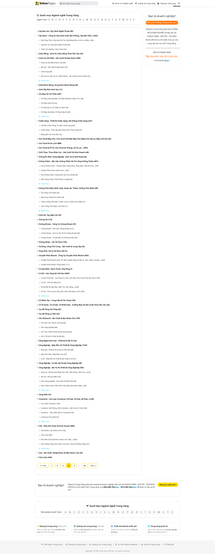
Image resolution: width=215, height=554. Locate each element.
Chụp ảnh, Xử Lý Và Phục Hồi (53, 251)
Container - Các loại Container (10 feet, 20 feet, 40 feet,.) (66, 399)
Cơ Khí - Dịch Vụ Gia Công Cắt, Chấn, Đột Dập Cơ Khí (62, 291)
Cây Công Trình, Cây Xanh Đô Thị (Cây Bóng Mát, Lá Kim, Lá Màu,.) (67, 40)
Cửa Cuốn (46, 435)
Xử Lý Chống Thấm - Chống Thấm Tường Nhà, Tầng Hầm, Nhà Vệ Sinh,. (69, 166)
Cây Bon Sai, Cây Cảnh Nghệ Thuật (56, 31)
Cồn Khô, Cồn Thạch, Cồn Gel (53, 323)
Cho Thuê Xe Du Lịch (50, 143)
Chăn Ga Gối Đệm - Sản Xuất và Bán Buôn (60, 58)
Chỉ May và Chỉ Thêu (50, 94)
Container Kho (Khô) (50, 417)
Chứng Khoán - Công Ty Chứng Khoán (57, 224)
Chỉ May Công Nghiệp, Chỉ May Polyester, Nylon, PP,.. (62, 98)
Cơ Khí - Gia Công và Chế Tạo (54, 273)
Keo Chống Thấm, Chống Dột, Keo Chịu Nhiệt (59, 175)
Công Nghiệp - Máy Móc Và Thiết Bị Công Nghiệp (63, 345)
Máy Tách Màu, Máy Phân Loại (54, 354)
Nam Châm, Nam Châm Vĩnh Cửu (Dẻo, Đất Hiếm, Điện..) (63, 386)
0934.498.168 (156, 56)
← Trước (43, 465)
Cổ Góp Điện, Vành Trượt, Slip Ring (55, 269)
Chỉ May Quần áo (49, 103)
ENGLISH (170, 544)
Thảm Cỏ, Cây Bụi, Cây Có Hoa (53, 49)
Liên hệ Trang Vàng (152, 544)
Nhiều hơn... (45, 81)
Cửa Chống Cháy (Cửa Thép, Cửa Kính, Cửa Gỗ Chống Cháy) (65, 444)
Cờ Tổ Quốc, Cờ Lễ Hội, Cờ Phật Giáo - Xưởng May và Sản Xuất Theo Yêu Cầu (74, 305)
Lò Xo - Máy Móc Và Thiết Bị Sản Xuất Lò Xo (58, 359)
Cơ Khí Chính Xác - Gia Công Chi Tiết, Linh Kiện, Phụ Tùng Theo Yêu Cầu (70, 278)
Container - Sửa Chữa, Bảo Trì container (57, 412)
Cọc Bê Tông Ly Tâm (49, 314)
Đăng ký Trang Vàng (77, 544)
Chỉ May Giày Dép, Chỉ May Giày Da (55, 112)
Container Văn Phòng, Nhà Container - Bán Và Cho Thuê (64, 408)
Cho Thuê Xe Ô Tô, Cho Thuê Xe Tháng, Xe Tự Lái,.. (63, 148)
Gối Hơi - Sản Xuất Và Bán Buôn (54, 67)
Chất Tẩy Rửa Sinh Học (50, 89)
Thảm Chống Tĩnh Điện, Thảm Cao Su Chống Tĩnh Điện (63, 202)
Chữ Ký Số (45, 219)
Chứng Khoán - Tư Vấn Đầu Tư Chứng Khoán (59, 238)
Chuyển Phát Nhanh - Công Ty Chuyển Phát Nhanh (64, 255)
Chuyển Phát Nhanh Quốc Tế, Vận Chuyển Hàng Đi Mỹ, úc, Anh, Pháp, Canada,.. (73, 260)
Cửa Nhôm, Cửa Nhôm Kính (53, 430)
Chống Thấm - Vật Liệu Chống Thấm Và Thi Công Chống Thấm (68, 161)
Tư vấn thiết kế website (128, 544)
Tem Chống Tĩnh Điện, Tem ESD (54, 206)
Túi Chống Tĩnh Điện (50, 193)
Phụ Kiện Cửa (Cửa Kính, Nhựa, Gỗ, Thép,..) (59, 439)
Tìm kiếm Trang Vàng (71, 3)
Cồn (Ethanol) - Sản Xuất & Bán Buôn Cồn (59, 318)
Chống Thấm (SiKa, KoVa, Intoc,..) (55, 170)
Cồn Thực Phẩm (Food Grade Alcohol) (56, 332)
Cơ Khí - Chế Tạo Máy (51, 282)
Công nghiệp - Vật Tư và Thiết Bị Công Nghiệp (61, 367)
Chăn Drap (46, 72)
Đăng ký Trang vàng (168, 3)
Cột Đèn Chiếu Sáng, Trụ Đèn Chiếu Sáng (58, 125)
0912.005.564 (170, 56)
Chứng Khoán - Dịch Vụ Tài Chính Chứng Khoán (60, 233)
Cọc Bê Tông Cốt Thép (50, 309)
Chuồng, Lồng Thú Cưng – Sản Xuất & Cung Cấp (62, 246)
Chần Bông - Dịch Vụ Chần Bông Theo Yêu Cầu (61, 53)
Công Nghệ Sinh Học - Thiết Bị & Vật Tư (58, 340)
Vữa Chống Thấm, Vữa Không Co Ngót (56, 179)
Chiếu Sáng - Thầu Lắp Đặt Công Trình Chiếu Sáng (61, 130)
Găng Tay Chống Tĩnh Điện (52, 197)
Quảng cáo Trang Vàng (102, 544)
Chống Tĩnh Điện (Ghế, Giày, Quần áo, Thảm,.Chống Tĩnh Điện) (68, 188)
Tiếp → (93, 465)
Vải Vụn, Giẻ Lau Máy (51, 377)
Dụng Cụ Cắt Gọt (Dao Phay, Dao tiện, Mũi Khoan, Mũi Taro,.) (66, 372)
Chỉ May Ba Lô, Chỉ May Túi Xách (54, 107)
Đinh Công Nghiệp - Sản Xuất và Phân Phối (58, 381)
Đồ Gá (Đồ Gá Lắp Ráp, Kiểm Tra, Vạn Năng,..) (60, 287)
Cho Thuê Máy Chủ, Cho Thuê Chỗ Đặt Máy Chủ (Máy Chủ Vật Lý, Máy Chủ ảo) (75, 139)
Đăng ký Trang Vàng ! (162, 22)
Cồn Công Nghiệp (49, 327)
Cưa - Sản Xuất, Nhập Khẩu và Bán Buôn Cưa (61, 453)
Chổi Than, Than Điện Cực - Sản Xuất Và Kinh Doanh (64, 152)
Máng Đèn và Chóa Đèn (51, 134)
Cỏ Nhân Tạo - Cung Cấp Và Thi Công (57, 300)
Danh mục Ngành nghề (124, 3)
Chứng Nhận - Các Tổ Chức (53, 242)
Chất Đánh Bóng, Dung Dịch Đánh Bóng (58, 85)
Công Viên (45, 394)
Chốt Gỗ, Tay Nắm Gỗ (50, 215)
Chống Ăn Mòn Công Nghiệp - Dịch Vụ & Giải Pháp (63, 157)
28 (85, 465)
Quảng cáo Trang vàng (146, 3)
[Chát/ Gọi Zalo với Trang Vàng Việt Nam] (167, 60)
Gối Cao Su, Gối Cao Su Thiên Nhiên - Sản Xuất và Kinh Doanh (65, 76)
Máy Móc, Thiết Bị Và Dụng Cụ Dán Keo (57, 350)
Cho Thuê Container (50, 403)
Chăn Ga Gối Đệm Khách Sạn (53, 63)
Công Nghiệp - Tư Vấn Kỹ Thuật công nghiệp (60, 363)
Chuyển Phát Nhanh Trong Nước (55, 264)
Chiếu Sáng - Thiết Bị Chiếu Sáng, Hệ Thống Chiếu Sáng (65, 121)
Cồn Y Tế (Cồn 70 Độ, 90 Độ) (52, 336)
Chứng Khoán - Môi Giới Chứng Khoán (57, 229)
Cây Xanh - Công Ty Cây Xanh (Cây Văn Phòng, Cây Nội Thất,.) (68, 35)
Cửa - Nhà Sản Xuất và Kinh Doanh (57, 426)
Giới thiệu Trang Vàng (53, 544)
